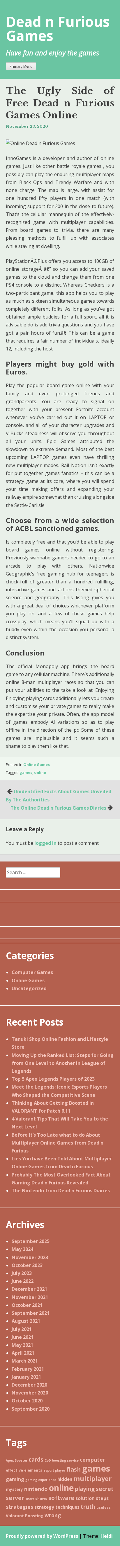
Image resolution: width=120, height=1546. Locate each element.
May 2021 (22, 1345)
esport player (54, 1470)
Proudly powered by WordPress (42, 1536)
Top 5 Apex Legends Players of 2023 (53, 1079)
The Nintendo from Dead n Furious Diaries (61, 1190)
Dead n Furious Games (58, 28)
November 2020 (30, 1393)
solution (85, 1498)
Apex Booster (16, 1460)
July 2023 (22, 1273)
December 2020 (29, 1385)
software (61, 1498)
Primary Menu (21, 66)
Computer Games (32, 972)
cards (36, 1459)
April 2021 (23, 1353)
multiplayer (92, 1478)
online (40, 772)
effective (14, 1470)
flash (73, 1469)
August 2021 (26, 1321)
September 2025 (31, 1241)
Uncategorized (29, 988)
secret (105, 1489)
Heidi (106, 1536)
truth (88, 1507)
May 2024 (22, 1249)
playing (85, 1489)
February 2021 (28, 1369)
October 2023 (27, 1265)
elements (33, 1470)
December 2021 (29, 1289)
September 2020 (31, 1409)
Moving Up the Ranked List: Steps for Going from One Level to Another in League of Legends (63, 1063)
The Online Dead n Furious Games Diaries (58, 808)
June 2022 (22, 1281)
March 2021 (25, 1361)
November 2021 (30, 1297)
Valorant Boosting (24, 1515)
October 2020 (27, 1400)
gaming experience (40, 1480)
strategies (19, 1506)
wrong (53, 1515)
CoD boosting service (62, 1460)
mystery (14, 1489)
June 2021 (22, 1337)
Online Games (36, 764)
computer (92, 1459)
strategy (44, 1507)
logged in (45, 843)
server (15, 1498)
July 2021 (22, 1329)
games (26, 772)
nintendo (36, 1488)
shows (41, 1498)
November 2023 (30, 1257)
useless (103, 1507)
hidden (64, 1479)
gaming (15, 1479)
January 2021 (26, 1377)
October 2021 (27, 1305)
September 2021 (31, 1313)
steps (102, 1498)
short (29, 1499)
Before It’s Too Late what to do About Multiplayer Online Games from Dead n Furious (57, 1143)
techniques (67, 1507)
